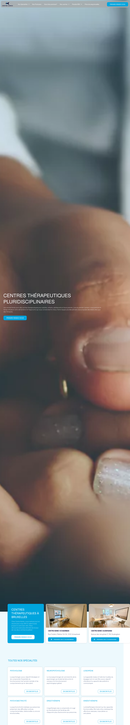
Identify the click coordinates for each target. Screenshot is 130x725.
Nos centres (63, 4)
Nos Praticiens (36, 4)
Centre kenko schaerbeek (58, 631)
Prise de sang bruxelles (92, 4)
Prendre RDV (76, 4)
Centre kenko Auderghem (101, 631)
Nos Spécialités (23, 4)
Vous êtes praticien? (50, 4)
